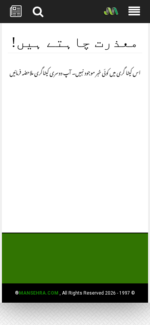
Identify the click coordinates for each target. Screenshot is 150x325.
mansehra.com (38, 293)
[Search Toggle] (38, 11)
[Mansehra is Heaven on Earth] (110, 11)
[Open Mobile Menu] (134, 11)
